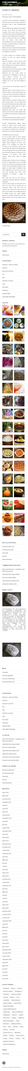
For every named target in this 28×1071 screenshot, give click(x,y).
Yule (23, 1038)
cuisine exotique (7, 1003)
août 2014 (5, 821)
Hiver (3, 284)
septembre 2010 (6, 921)
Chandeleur (6, 994)
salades (5, 1035)
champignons (18, 991)
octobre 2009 (6, 956)
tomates (18, 1038)
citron (17, 997)
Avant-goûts (5, 255)
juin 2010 (4, 930)
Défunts (21, 1015)
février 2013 (5, 837)
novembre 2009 (6, 953)
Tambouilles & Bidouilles (8, 296)
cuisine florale (17, 1003)
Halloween (21, 1018)
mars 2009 (5, 978)
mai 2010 (4, 933)
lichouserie (6, 1023)
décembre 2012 (6, 844)
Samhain (11, 1035)
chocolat (5, 997)
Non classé (5, 287)
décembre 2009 (6, 950)
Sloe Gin (4, 556)
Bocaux (13, 988)
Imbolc (18, 1020)
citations (12, 997)
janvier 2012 (5, 876)
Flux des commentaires (8, 678)
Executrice (5, 760)
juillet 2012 (5, 860)
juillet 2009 (5, 966)
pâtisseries (17, 1032)
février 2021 (5, 792)
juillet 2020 (5, 796)
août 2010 (5, 924)
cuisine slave (6, 1012)
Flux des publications (7, 675)
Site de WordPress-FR (8, 682)
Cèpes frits (5, 553)
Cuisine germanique (8, 1006)
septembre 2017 (6, 802)
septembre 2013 (6, 831)
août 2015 (5, 812)
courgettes (6, 1000)
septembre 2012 (6, 853)
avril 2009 (5, 975)
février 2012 (5, 873)
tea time (11, 1038)
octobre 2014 (6, 815)
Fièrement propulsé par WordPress (11, 1067)
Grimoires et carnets (7, 280)
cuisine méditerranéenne (9, 1009)
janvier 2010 (5, 946)
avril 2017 (4, 805)
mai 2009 (4, 972)
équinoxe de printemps (9, 1044)
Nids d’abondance (7, 559)
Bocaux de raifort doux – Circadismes (12, 569)
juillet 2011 (5, 892)
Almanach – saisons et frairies (10, 264)
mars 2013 (5, 834)
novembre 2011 (6, 879)
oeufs (9, 1026)
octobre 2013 (6, 828)
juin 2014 (4, 824)
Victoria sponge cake (8, 549)
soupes (5, 1038)
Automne (4, 268)
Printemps (5, 290)
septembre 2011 (6, 885)
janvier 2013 (5, 840)
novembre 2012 (6, 847)
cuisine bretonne (15, 1000)
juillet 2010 (5, 927)
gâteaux (14, 1018)
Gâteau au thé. (15, 580)
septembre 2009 (7, 959)
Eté (3, 274)
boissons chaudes (8, 991)
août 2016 (5, 808)
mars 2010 (5, 940)
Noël (4, 1026)
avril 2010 (5, 937)
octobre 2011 (6, 882)
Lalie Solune (5, 574)
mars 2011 (5, 901)
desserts (14, 1015)
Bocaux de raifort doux (8, 546)
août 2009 (5, 962)
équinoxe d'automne (8, 1041)
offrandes (15, 1026)
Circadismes (9, 2)
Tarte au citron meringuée (11, 17)
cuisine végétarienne (17, 1012)
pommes (12, 1029)
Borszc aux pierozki (7, 571)
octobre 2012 (6, 850)
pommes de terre (7, 1032)
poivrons (5, 1029)
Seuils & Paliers (6, 293)
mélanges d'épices (16, 1023)
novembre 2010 (6, 914)
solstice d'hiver (20, 1035)
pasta (21, 1026)
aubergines (6, 988)
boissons (19, 988)
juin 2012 (4, 863)
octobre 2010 (6, 917)
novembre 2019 (6, 799)
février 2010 (5, 943)
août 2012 (5, 856)
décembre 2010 (6, 911)
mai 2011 (4, 895)
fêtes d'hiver (6, 1018)
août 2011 (5, 889)
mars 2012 (5, 869)
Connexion (5, 672)
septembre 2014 (6, 818)
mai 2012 (4, 866)
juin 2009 (4, 969)
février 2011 (5, 905)
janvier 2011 (5, 908)
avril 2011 (4, 898)
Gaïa (3, 277)
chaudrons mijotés (16, 994)
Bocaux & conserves (7, 271)
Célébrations (6, 1015)
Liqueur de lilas (15, 574)
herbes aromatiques (8, 1020)
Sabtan (4, 584)
